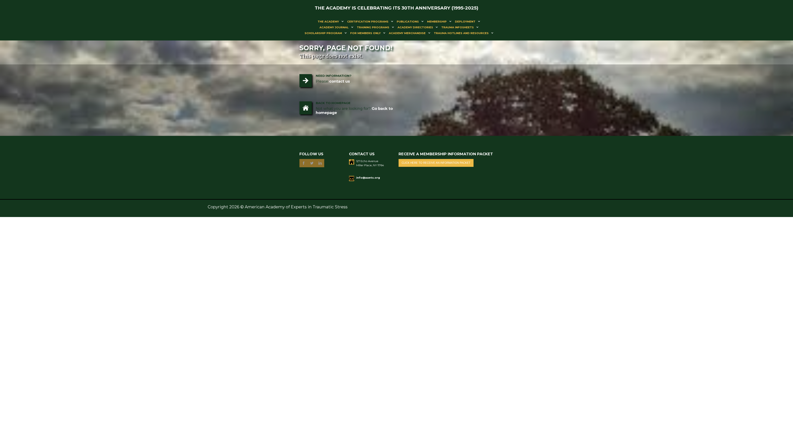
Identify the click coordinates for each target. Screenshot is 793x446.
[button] (328, 22)
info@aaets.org (368, 177)
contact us (339, 81)
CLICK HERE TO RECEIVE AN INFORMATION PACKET (436, 162)
